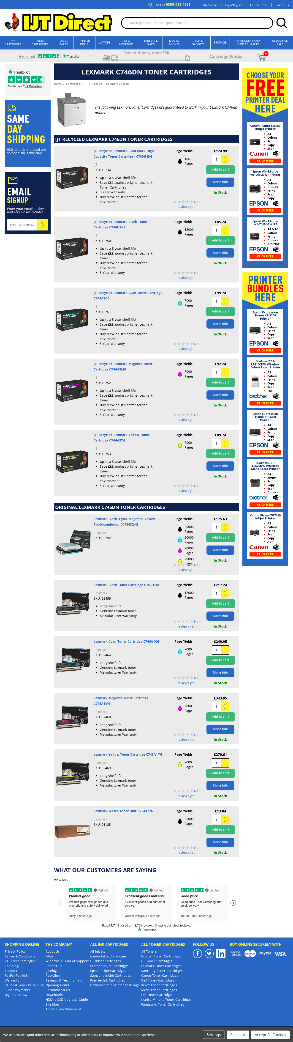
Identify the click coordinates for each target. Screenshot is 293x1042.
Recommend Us (58, 990)
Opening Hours (57, 985)
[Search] (281, 22)
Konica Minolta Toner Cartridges (166, 999)
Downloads (54, 995)
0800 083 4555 (173, 5)
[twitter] (209, 953)
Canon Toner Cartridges (159, 975)
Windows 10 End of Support (67, 961)
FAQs (49, 956)
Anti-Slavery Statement (63, 1009)
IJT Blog (51, 970)
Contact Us (282, 5)
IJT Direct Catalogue (20, 961)
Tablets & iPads (151, 42)
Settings (214, 1034)
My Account (210, 5)
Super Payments (17, 990)
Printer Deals (84, 42)
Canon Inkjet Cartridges (108, 956)
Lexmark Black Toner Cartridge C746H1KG (127, 585)
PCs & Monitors (126, 42)
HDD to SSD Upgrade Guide (67, 999)
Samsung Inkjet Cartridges (110, 975)
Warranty (12, 980)
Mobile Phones (174, 42)
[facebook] (197, 953)
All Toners (149, 951)
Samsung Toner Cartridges (162, 970)
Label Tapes (64, 42)
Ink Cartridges (13, 42)
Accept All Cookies (270, 1034)
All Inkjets (97, 951)
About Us (53, 951)
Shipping (12, 966)
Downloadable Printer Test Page (115, 985)
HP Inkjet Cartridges (105, 961)
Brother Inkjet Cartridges (109, 966)
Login (228, 5)
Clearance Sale (280, 42)
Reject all (238, 1034)
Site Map (52, 1004)
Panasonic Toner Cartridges (162, 1004)
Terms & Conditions (20, 956)
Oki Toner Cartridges (157, 995)
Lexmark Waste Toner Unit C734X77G (123, 811)
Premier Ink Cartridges (107, 980)
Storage (220, 42)
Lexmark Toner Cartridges (161, 966)
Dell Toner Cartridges (157, 980)
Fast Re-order (259, 5)
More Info (220, 182)
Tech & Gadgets (198, 42)
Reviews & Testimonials (64, 980)
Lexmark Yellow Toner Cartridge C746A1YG (128, 754)
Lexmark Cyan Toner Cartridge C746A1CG (127, 641)
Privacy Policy (15, 951)
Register (238, 5)
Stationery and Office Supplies (248, 42)
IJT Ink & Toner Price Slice (24, 985)
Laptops (105, 42)
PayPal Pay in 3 (16, 975)
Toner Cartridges (40, 42)
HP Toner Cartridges (157, 961)
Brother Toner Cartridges (160, 956)
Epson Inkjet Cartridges (108, 970)
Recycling (53, 975)
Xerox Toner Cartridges (159, 985)
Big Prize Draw (16, 995)
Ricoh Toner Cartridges (159, 990)
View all (61, 880)
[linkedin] (220, 953)
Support (11, 970)
